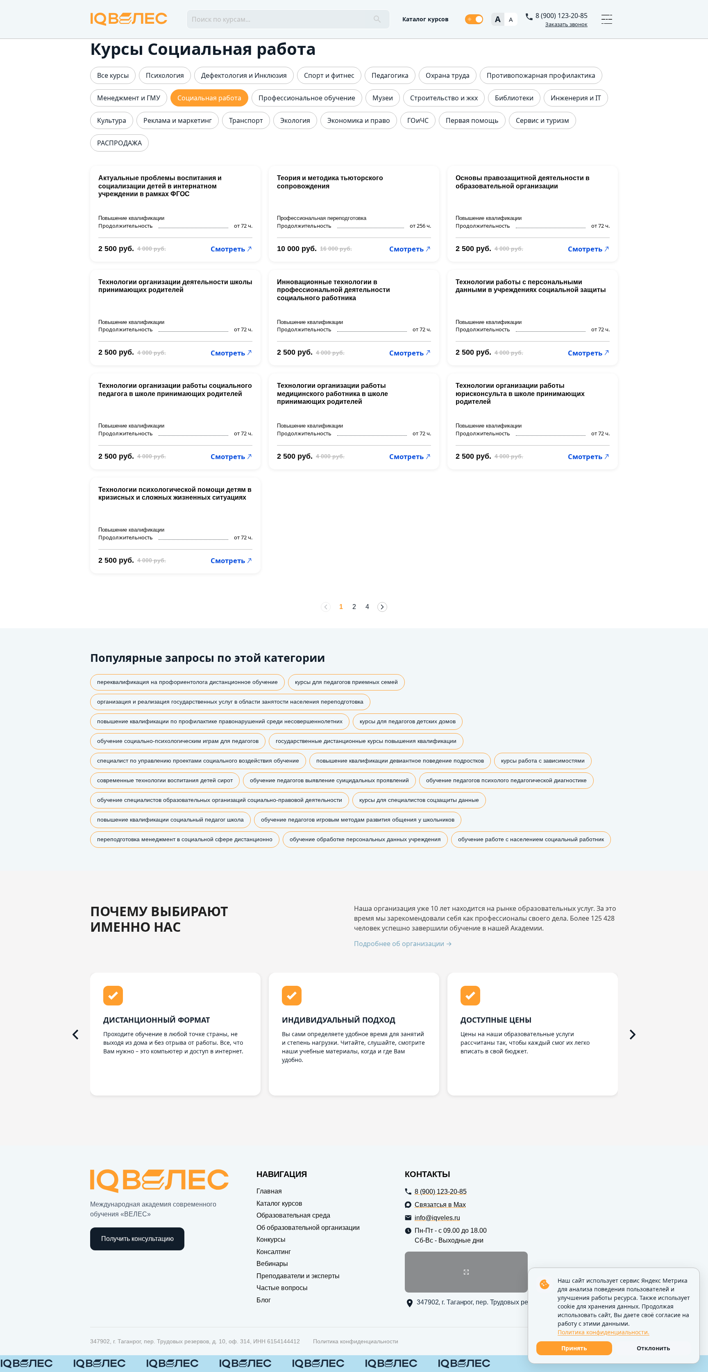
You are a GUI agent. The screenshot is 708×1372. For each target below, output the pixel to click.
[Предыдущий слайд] (75, 1034)
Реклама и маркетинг (177, 120)
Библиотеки (514, 98)
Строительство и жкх (444, 98)
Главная (269, 1191)
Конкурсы (271, 1239)
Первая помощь (472, 120)
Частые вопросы (282, 1287)
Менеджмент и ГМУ (128, 98)
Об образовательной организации (308, 1227)
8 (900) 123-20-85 (562, 15)
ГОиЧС (418, 120)
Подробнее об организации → (403, 944)
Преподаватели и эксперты (298, 1275)
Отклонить (653, 1348)
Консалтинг (273, 1251)
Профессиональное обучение (307, 98)
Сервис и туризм (542, 120)
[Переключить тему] (474, 19)
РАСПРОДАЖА (119, 143)
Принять (574, 1348)
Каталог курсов (425, 19)
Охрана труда (448, 75)
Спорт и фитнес (329, 75)
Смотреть (228, 249)
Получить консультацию (137, 1238)
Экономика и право (358, 120)
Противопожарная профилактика (541, 75)
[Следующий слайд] (632, 1034)
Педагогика (390, 75)
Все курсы (113, 75)
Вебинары (272, 1263)
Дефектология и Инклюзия (244, 75)
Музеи (382, 98)
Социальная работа (209, 98)
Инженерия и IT (576, 98)
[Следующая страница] (382, 607)
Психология (165, 75)
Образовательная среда (293, 1215)
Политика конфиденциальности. (603, 1332)
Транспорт (246, 120)
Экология (295, 120)
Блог (263, 1300)
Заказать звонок (566, 24)
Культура (111, 120)
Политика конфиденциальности (355, 1341)
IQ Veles (129, 19)
